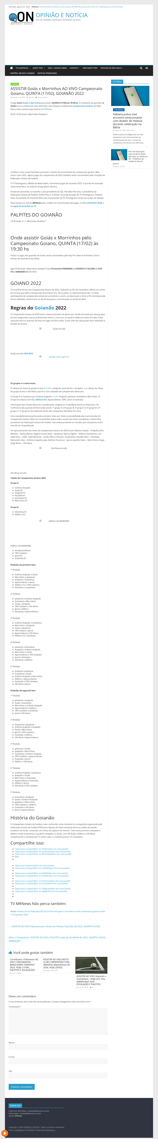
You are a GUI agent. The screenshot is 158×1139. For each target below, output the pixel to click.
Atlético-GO (41, 399)
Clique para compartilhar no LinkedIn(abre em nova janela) (42, 868)
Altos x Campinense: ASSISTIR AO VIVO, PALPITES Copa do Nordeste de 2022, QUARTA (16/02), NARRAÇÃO (57, 939)
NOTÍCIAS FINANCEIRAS (47, 73)
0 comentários (43, 97)
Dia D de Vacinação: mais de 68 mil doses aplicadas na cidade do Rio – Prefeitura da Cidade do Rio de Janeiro (130, 157)
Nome (11, 1042)
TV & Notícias (22, 68)
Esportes (15, 84)
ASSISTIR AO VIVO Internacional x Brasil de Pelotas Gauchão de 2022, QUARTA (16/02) (54, 926)
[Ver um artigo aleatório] (146, 68)
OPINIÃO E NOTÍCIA (62, 15)
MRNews (48, 109)
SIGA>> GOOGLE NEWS (57, 68)
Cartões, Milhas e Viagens (22, 73)
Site (10, 1071)
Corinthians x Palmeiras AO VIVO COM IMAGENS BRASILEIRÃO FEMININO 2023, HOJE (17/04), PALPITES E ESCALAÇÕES (24, 964)
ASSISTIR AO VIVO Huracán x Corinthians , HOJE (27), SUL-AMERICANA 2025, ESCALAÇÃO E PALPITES (91, 980)
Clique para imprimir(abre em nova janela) (34, 865)
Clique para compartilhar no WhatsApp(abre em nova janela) (43, 854)
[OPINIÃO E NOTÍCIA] (11, 68)
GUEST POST (38, 68)
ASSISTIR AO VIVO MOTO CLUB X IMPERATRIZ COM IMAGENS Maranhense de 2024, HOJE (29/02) (56, 963)
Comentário (15, 1006)
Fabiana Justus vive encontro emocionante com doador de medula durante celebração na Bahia (127, 120)
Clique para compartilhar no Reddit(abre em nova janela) (41, 873)
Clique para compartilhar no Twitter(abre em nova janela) (41, 849)
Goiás (55, 396)
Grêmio (48, 388)
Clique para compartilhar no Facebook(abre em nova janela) (43, 851)
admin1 (31, 97)
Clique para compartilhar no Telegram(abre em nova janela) (42, 888)
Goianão (44, 307)
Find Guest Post (90, 68)
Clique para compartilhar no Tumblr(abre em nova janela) (42, 875)
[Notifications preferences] (4, 1133)
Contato (74, 68)
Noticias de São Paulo (111, 68)
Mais (17, 856)
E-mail (11, 1057)
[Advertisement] (79, 46)
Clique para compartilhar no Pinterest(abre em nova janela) (42, 881)
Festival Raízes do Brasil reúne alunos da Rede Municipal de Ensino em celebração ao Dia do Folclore (81, 7)
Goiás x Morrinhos (32, 103)
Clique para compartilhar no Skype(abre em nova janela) (41, 891)
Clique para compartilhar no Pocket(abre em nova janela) (41, 883)
